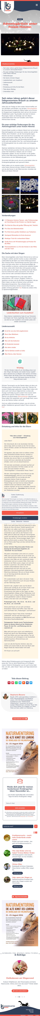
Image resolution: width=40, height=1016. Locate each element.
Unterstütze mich (8, 91)
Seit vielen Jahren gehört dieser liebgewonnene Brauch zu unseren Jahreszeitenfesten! (20, 68)
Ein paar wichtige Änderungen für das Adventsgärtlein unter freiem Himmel (20, 72)
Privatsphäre (30, 816)
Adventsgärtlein (32, 108)
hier (3, 407)
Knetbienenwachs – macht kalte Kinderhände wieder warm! (22, 837)
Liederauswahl (7, 82)
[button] (36, 5)
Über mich (31, 1011)
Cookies (13, 521)
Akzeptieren (20, 513)
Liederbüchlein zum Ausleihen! (12, 80)
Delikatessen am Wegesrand (20, 978)
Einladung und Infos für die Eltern (13, 87)
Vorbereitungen (8, 76)
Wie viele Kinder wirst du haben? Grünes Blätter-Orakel (23, 852)
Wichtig (5, 85)
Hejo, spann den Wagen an (22, 877)
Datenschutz (19, 521)
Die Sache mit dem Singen (11, 78)
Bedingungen (23, 816)
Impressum (26, 521)
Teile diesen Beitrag (9, 89)
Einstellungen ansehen (20, 518)
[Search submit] (35, 826)
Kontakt (31, 1012)
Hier (20, 288)
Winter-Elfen (17, 864)
